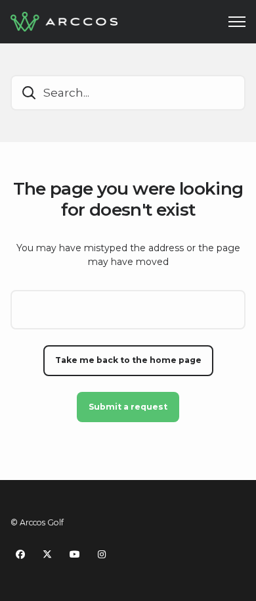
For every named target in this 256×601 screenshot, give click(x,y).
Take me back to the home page (128, 360)
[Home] (64, 22)
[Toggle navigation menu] (237, 22)
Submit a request (128, 407)
